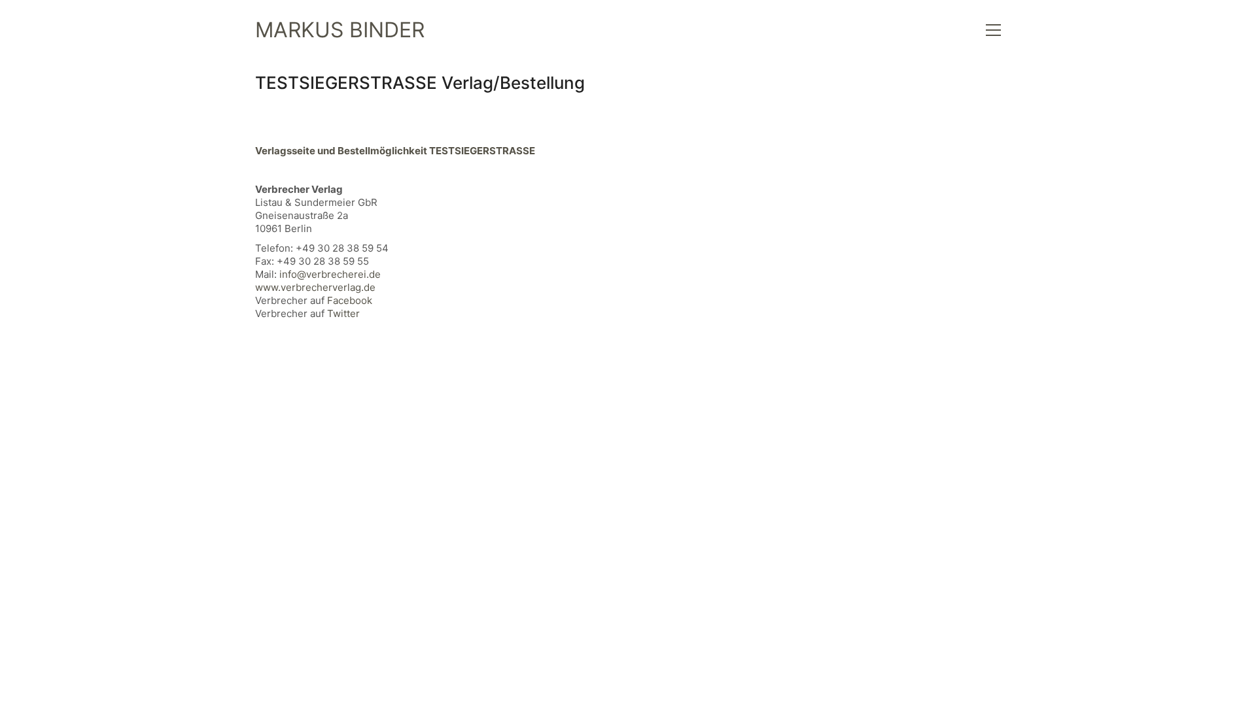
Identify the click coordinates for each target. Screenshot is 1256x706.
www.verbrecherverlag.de (315, 287)
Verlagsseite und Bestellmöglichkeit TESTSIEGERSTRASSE (395, 150)
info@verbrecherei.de (330, 274)
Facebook (349, 300)
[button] (993, 30)
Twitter (343, 313)
